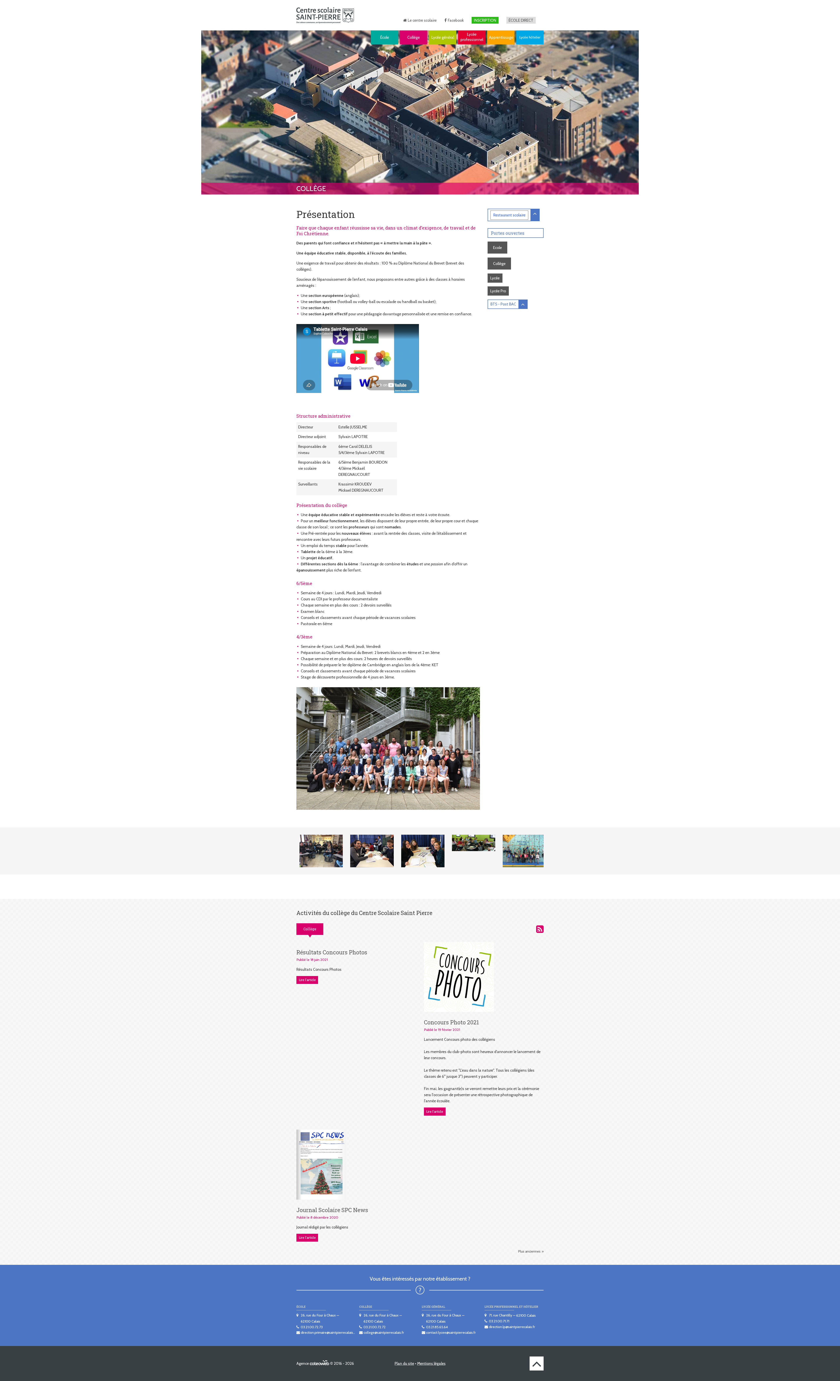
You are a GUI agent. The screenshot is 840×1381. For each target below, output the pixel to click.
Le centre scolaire (422, 20)
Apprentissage (501, 37)
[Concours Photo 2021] (459, 976)
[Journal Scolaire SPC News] (321, 1164)
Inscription (485, 20)
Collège (413, 37)
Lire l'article (307, 980)
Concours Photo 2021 (451, 1022)
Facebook (456, 20)
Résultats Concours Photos (331, 952)
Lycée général (442, 37)
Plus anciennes (529, 1251)
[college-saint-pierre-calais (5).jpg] (522, 851)
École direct (521, 20)
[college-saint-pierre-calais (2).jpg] (369, 851)
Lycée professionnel (471, 37)
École (384, 37)
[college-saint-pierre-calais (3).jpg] (420, 851)
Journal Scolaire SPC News (332, 1210)
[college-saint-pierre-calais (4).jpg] (471, 842)
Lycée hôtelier (530, 37)
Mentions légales (431, 1363)
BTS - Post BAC (503, 304)
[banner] (325, 15)
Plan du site (404, 1363)
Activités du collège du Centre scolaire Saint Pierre (540, 929)
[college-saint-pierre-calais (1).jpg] (318, 851)
